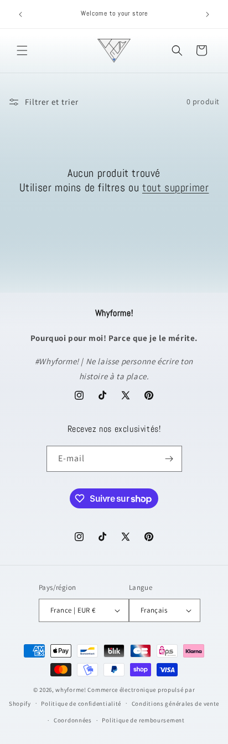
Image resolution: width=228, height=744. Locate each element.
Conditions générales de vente (175, 703)
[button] (22, 50)
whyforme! (70, 690)
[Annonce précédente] (20, 14)
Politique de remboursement (143, 720)
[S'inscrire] (169, 459)
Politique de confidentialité (81, 703)
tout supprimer (175, 187)
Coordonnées (73, 720)
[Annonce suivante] (207, 14)
